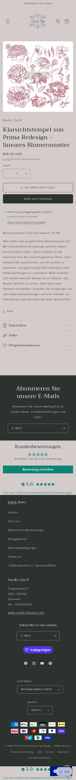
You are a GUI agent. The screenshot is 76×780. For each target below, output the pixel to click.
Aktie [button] (10, 311)
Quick (12, 502)
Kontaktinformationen (40, 758)
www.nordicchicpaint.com (26, 612)
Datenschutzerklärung (22, 752)
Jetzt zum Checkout (38, 198)
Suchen (13, 512)
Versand (7, 159)
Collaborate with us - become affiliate (32, 565)
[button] (8, 21)
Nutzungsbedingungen (22, 548)
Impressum (63, 752)
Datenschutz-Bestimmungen (26, 530)
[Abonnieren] (63, 428)
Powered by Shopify (40, 746)
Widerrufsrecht (62, 746)
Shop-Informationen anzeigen (26, 222)
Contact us (14, 556)
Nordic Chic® (22, 746)
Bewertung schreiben (38, 469)
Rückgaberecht (17, 539)
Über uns (13, 521)
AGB (39, 752)
